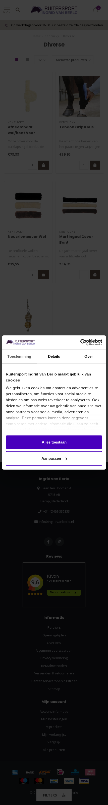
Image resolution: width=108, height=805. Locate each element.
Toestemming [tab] (19, 356)
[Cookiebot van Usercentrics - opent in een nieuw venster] (80, 342)
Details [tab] (54, 356)
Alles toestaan (54, 442)
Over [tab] (88, 356)
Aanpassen (51, 458)
